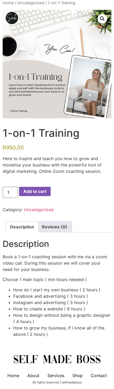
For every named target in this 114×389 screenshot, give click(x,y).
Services (55, 375)
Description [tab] (22, 226)
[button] (102, 19)
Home (8, 3)
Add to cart (34, 191)
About (33, 375)
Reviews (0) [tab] (54, 226)
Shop (77, 375)
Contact (99, 375)
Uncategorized (30, 3)
